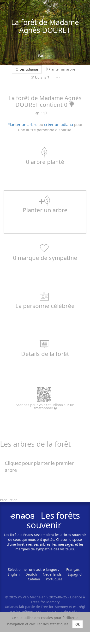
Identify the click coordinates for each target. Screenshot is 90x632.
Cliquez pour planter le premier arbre (39, 466)
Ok (77, 624)
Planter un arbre (61, 69)
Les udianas (29, 69)
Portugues (54, 579)
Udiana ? (42, 77)
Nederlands (52, 574)
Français (73, 569)
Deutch (31, 574)
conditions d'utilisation (53, 611)
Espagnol (74, 574)
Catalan (34, 579)
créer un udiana (58, 124)
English (14, 574)
